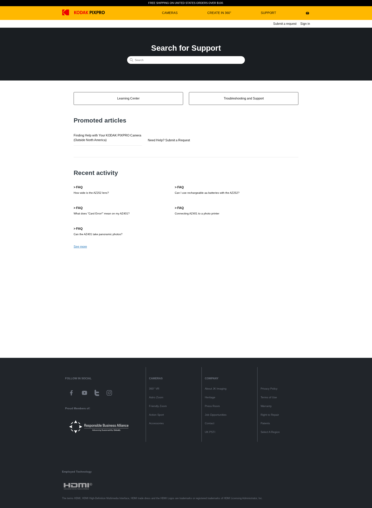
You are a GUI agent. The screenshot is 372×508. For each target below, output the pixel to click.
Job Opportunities (215, 414)
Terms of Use (269, 397)
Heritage (210, 397)
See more (80, 246)
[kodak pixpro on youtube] (84, 393)
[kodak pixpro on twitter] (97, 393)
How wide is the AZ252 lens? (91, 192)
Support (268, 13)
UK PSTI (210, 431)
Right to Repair (270, 414)
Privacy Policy (269, 388)
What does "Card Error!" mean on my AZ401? (102, 213)
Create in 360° (219, 13)
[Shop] (307, 13)
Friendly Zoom (158, 406)
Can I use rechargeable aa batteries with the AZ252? (207, 192)
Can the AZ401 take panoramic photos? (98, 234)
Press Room (212, 406)
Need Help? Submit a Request (169, 140)
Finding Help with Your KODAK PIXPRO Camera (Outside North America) (107, 138)
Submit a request (284, 23)
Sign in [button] (305, 23)
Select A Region (270, 431)
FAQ (79, 187)
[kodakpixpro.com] (68, 13)
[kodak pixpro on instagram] (109, 393)
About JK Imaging (215, 388)
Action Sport (156, 414)
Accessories (156, 423)
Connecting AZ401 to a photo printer (197, 213)
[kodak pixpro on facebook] (71, 393)
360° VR (154, 388)
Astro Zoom (156, 397)
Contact (209, 423)
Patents (265, 423)
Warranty (266, 406)
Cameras (170, 13)
